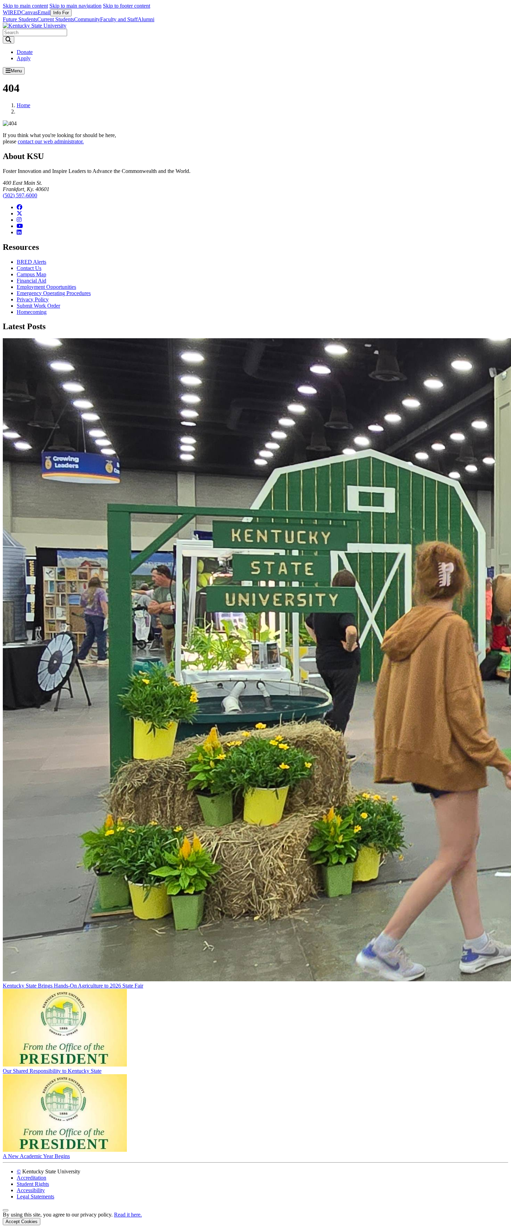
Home (23, 105)
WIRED (12, 12)
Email (44, 12)
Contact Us (29, 268)
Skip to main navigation (75, 6)
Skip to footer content (126, 6)
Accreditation (31, 1178)
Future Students (20, 19)
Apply (24, 58)
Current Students (55, 19)
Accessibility (31, 1190)
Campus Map (31, 274)
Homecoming (32, 312)
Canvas (29, 12)
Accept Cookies (22, 1221)
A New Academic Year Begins (36, 1156)
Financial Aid (31, 281)
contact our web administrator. (51, 141)
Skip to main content (25, 6)
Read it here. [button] (128, 1215)
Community (87, 19)
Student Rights (33, 1184)
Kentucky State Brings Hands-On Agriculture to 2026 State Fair (73, 986)
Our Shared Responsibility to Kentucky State (52, 1071)
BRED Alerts (31, 262)
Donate (25, 52)
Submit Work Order (38, 306)
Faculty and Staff (119, 19)
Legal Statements (35, 1196)
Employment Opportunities (46, 287)
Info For (61, 12)
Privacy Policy (33, 299)
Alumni (146, 19)
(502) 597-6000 (20, 195)
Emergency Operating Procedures (54, 293)
